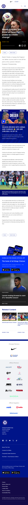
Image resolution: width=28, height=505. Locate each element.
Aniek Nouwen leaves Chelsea (9, 322)
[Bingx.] (16, 2)
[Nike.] (11, 2)
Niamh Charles (12, 52)
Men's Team (4, 303)
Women (4, 52)
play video (4, 110)
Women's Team (5, 41)
